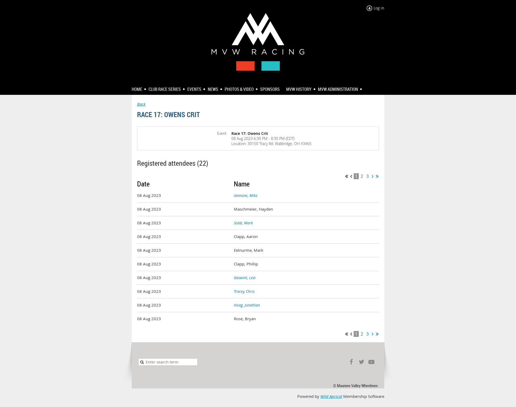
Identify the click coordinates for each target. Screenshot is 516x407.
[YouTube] (371, 362)
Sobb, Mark (243, 222)
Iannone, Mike (245, 195)
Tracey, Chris (244, 291)
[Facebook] (351, 362)
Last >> (377, 176)
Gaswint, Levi (245, 277)
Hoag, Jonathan (247, 305)
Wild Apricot (331, 396)
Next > (373, 176)
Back (141, 104)
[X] (361, 362)
